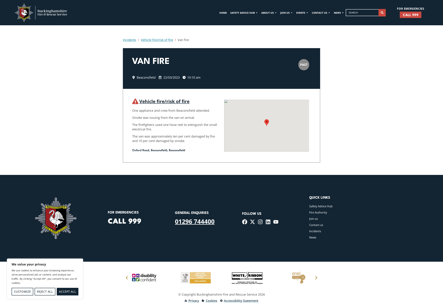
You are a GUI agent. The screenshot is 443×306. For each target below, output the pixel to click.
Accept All (67, 292)
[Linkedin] (268, 221)
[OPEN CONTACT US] (329, 12)
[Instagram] (260, 221)
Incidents (129, 40)
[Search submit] (382, 12)
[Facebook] (244, 221)
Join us (313, 219)
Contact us (316, 225)
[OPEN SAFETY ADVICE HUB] (257, 12)
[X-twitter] (252, 221)
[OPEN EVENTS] (307, 12)
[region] (45, 279)
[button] (266, 122)
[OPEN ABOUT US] (276, 12)
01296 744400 (195, 221)
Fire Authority (318, 212)
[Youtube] (275, 221)
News (312, 237)
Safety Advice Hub (321, 206)
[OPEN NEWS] (343, 12)
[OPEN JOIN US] (292, 12)
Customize (22, 292)
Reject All (45, 292)
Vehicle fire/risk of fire (157, 40)
